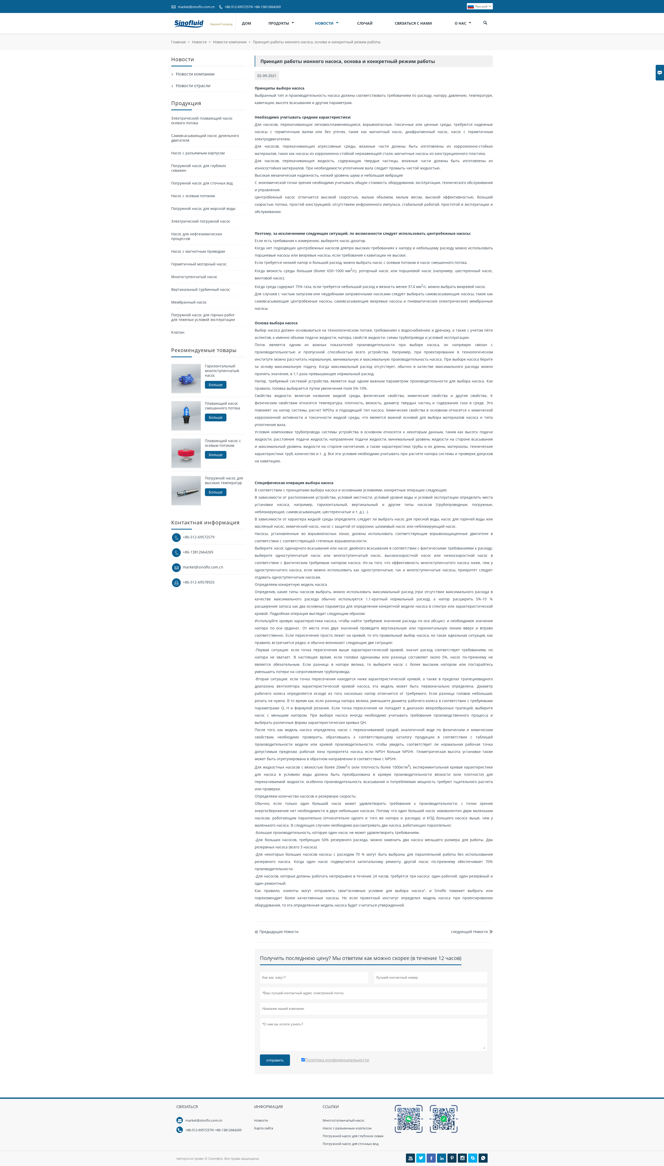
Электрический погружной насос (200, 221)
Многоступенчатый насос (194, 276)
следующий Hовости (469, 931)
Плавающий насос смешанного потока (222, 405)
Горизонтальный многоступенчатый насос (222, 371)
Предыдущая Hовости (277, 931)
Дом (246, 23)
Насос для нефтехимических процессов (196, 236)
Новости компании (230, 41)
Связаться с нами (413, 23)
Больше (216, 384)
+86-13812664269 (198, 551)
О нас (461, 23)
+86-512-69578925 (199, 581)
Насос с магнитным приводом (198, 251)
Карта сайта (263, 1128)
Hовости (261, 1120)
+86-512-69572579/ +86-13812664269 (253, 6)
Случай (365, 23)
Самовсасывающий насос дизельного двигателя (205, 138)
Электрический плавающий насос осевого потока (202, 120)
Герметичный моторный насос (199, 264)
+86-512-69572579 (199, 536)
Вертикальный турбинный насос (200, 289)
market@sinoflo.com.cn (196, 6)
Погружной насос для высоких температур (224, 480)
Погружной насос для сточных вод (202, 183)
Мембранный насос (189, 302)
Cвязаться (187, 1106)
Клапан (177, 332)
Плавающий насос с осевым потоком (223, 443)
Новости (325, 23)
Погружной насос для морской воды (203, 208)
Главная (178, 41)
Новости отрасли (193, 85)
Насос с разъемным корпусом (198, 152)
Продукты (279, 23)
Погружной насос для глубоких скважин (198, 168)
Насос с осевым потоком (193, 195)
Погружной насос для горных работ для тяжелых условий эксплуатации (203, 317)
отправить (274, 1060)
